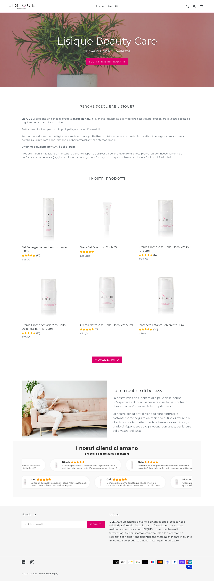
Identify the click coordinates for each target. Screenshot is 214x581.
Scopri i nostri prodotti (107, 61)
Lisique (33, 573)
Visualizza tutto (107, 359)
